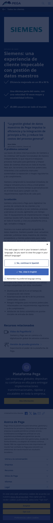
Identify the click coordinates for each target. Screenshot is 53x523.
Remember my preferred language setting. (24, 279)
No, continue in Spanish (28, 263)
